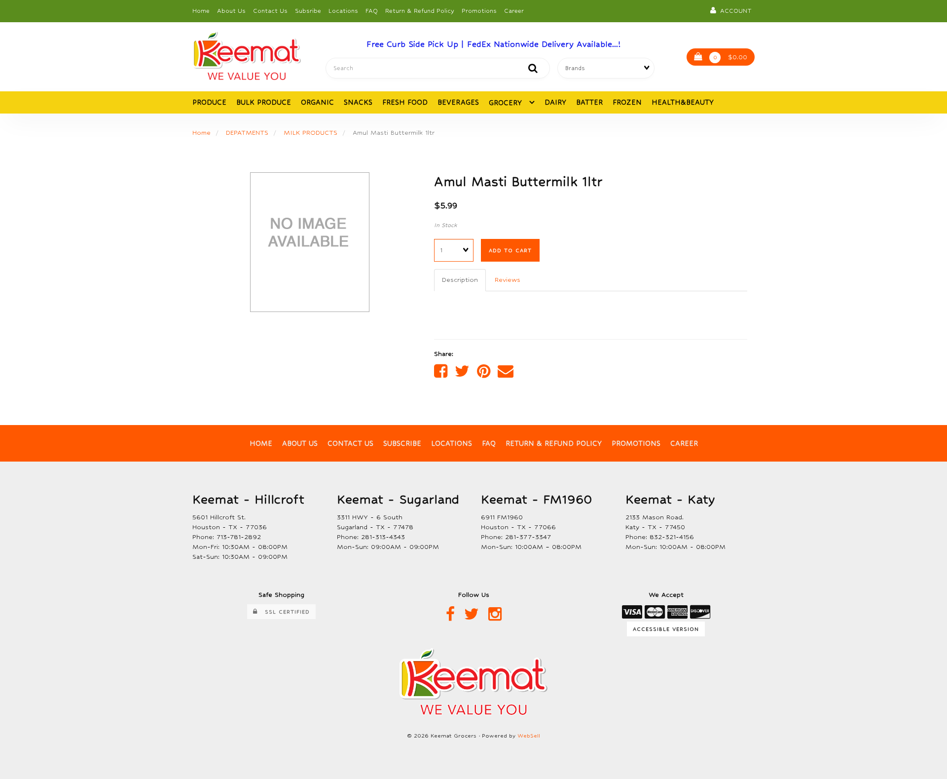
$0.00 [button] (730, 57)
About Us (231, 10)
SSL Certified (283, 612)
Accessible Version (666, 629)
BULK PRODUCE (263, 102)
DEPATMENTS (247, 132)
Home (201, 10)
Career (514, 10)
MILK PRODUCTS (310, 132)
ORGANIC (317, 102)
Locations (343, 10)
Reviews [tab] (507, 279)
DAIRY (555, 102)
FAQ (371, 10)
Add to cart (510, 250)
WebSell (528, 736)
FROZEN (627, 102)
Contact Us (270, 10)
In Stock (445, 225)
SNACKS (358, 102)
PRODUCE (209, 102)
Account (734, 10)
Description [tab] (460, 279)
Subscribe (402, 443)
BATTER (589, 102)
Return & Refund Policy (419, 10)
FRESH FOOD (405, 102)
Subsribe (308, 10)
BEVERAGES (458, 102)
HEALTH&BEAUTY (683, 102)
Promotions (479, 10)
